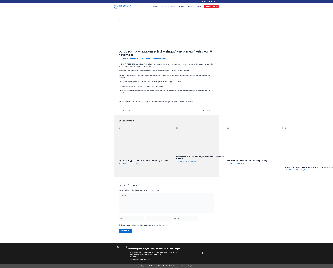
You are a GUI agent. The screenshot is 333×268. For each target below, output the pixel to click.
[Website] (185, 219)
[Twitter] (212, 1)
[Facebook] (209, 1)
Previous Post (126, 111)
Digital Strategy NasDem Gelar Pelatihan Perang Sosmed (143, 160)
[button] (165, 6)
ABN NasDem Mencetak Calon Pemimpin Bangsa (248, 160)
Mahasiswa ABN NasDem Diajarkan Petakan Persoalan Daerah (200, 157)
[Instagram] (214, 1)
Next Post (207, 111)
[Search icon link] (218, 2)
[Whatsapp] (213, 253)
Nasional (146, 59)
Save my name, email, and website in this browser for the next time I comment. (144, 225)
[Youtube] (208, 253)
